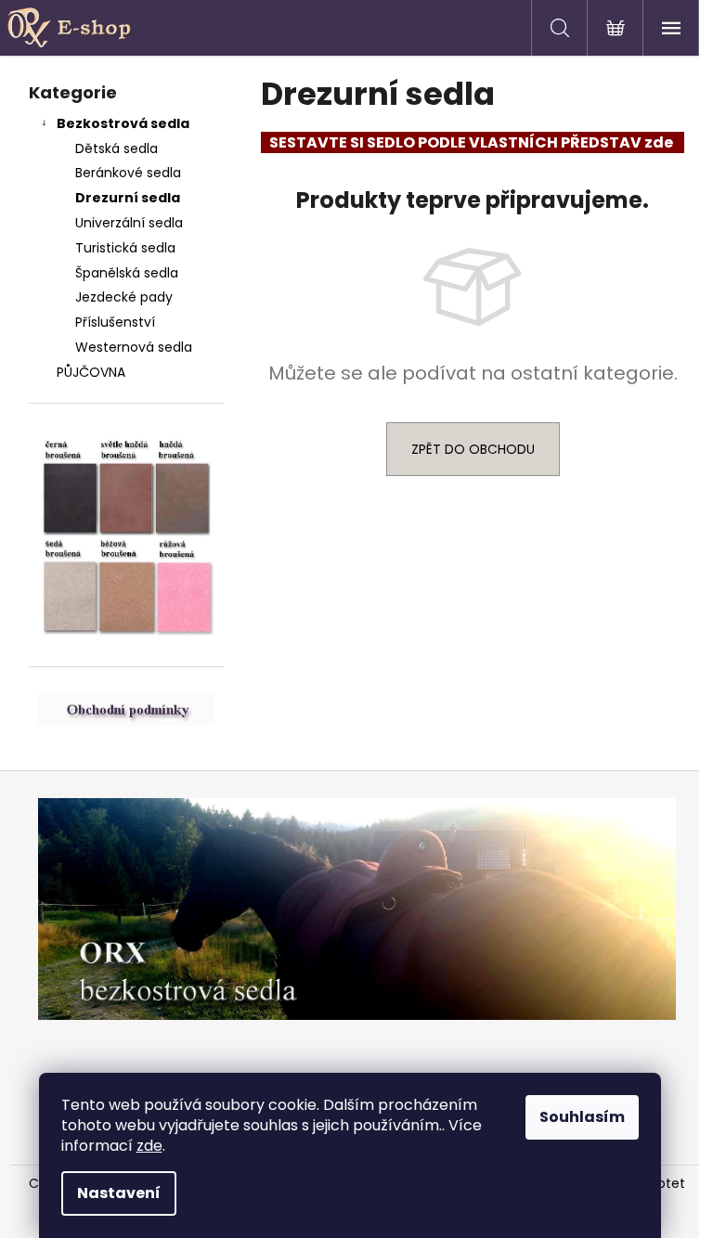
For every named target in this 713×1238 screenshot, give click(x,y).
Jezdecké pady (124, 297)
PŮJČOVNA (91, 372)
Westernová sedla (133, 347)
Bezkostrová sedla (123, 123)
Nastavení (119, 1193)
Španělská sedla (126, 273)
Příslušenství (115, 322)
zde (149, 1145)
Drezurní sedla (127, 197)
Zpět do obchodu (473, 449)
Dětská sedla (116, 148)
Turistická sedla (125, 248)
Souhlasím (582, 1117)
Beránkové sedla (128, 172)
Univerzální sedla (129, 222)
